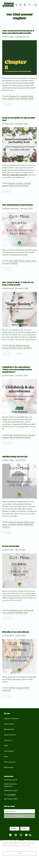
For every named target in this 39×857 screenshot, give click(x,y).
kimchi (4, 99)
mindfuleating (28, 524)
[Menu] (36, 4)
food (18, 96)
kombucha (11, 99)
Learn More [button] (7, 848)
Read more (6, 104)
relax (4, 613)
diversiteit (16, 435)
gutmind (5, 186)
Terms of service (9, 762)
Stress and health (10, 546)
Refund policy (9, 767)
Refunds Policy (9, 729)
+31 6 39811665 (11, 795)
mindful (19, 524)
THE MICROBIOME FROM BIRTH (17, 205)
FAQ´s (6, 746)
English (13, 828)
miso (17, 99)
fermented (12, 96)
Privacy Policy (9, 724)
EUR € (24, 828)
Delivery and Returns (11, 718)
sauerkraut (23, 99)
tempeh (30, 99)
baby (10, 261)
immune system (30, 261)
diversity (12, 183)
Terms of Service (10, 735)
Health (30, 96)
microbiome (24, 186)
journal (16, 186)
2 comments (18, 353)
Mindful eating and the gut (15, 457)
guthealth (24, 96)
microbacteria (29, 610)
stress (25, 613)
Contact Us (8, 740)
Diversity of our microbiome (15, 632)
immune (21, 261)
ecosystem (19, 183)
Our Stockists (9, 751)
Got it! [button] (19, 853)
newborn (14, 263)
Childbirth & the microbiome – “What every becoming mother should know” (17, 369)
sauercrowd (10, 613)
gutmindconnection (9, 348)
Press (6, 756)
